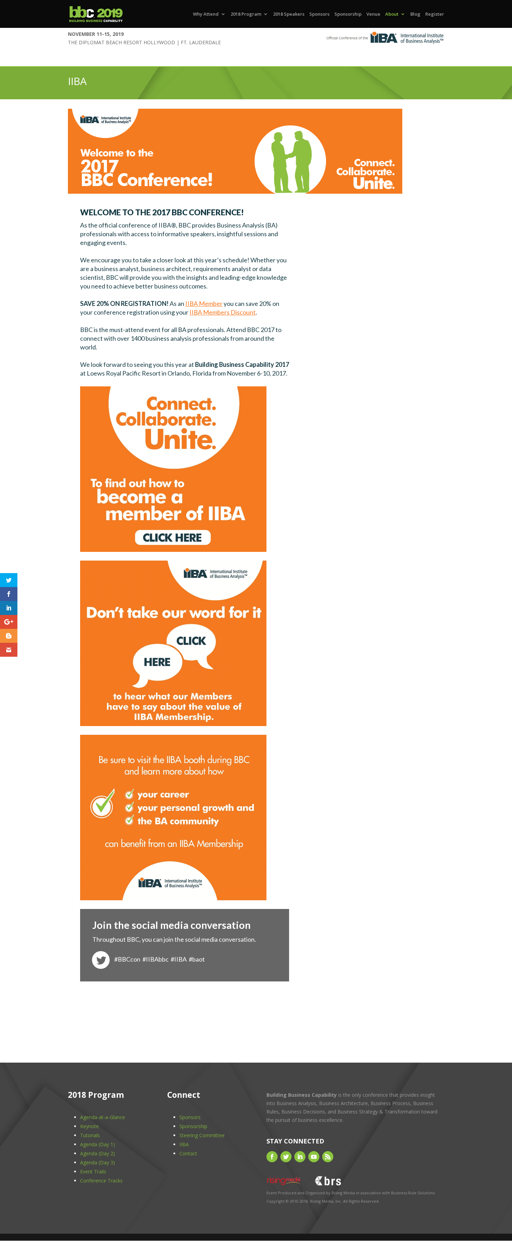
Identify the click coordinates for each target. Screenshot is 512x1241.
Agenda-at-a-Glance (102, 1117)
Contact (188, 1153)
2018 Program (246, 14)
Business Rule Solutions (413, 1192)
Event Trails (93, 1171)
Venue (373, 14)
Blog (415, 14)
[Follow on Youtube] (313, 1156)
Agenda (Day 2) (97, 1153)
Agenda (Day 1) (97, 1144)
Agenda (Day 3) (97, 1162)
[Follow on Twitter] (286, 1156)
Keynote (89, 1126)
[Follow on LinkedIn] (299, 1156)
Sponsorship (348, 14)
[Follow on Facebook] (272, 1156)
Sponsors (319, 14)
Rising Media (343, 1192)
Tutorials (90, 1135)
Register (434, 14)
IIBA (184, 1144)
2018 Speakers (288, 14)
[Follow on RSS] (327, 1156)
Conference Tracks (101, 1180)
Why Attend (206, 14)
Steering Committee (202, 1135)
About (391, 14)
